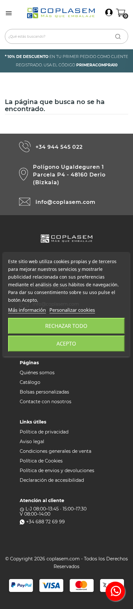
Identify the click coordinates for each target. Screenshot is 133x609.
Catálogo (30, 382)
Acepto (66, 343)
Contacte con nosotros (45, 401)
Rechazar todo (66, 325)
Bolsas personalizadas (44, 392)
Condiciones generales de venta (55, 451)
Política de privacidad (44, 432)
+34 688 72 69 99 (45, 522)
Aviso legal (32, 441)
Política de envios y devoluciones (57, 470)
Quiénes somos (37, 373)
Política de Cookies (41, 461)
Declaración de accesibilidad (52, 480)
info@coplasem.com (66, 202)
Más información (27, 310)
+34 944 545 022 (59, 147)
